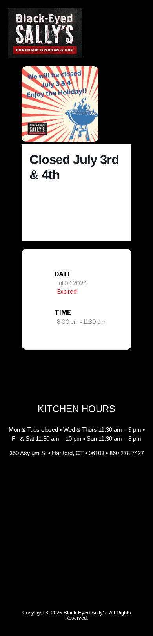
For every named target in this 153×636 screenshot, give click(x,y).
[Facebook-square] (59, 477)
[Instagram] (76, 477)
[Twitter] (94, 477)
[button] (139, 33)
